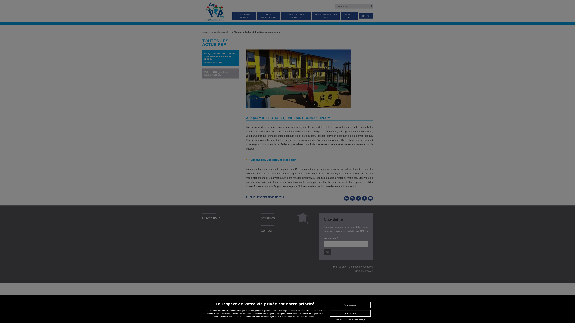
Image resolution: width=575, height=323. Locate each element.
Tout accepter (350, 305)
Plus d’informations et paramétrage (350, 319)
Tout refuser (350, 313)
